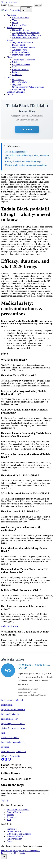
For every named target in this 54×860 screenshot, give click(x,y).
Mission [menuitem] (15, 62)
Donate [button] (10, 77)
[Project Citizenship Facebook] (2, 760)
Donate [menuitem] (10, 94)
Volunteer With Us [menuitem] (15, 836)
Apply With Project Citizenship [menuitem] (25, 32)
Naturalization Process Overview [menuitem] (26, 35)
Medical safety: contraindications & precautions (26, 165)
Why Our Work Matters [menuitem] (22, 42)
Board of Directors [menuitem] (20, 69)
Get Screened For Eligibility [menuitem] (19, 834)
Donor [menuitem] (15, 22)
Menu (23, 10)
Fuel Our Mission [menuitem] (14, 839)
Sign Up (4, 800)
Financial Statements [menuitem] (21, 64)
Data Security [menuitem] (7, 850)
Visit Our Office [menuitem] (14, 831)
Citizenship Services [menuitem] (21, 30)
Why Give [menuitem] (16, 84)
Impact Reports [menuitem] (18, 45)
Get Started (27, 129)
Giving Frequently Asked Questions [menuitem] (28, 87)
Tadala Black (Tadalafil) (15, 152)
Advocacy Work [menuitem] (19, 50)
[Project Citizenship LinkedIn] (6, 760)
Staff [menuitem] (14, 67)
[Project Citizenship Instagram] (9, 760)
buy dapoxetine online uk (12, 700)
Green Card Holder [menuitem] (20, 17)
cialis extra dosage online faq (13, 751)
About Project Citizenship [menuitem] (23, 60)
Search (4, 5)
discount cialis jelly (9, 719)
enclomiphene (7, 705)
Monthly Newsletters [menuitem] (21, 55)
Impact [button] (10, 40)
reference (5, 747)
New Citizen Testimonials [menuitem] (23, 47)
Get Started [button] (11, 15)
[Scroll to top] (4, 856)
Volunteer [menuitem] (16, 20)
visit (3, 733)
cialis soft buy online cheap (13, 728)
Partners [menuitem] (15, 72)
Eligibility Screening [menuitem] (16, 92)
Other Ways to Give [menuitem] (21, 82)
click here (14, 626)
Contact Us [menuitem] (11, 829)
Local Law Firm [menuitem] (19, 25)
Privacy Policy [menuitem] (19, 850)
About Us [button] (11, 57)
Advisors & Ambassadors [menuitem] (18, 809)
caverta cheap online (10, 737)
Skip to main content (10, 2)
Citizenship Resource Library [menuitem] (25, 37)
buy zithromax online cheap (13, 709)
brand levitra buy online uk (13, 742)
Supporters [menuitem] (17, 74)
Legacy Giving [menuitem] (18, 89)
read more (5, 626)
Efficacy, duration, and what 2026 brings (23, 161)
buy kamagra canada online (13, 723)
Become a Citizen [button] (14, 27)
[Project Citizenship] (10, 10)
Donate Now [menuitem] (18, 79)
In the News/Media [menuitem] (20, 52)
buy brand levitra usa (10, 714)
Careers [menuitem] (10, 841)
